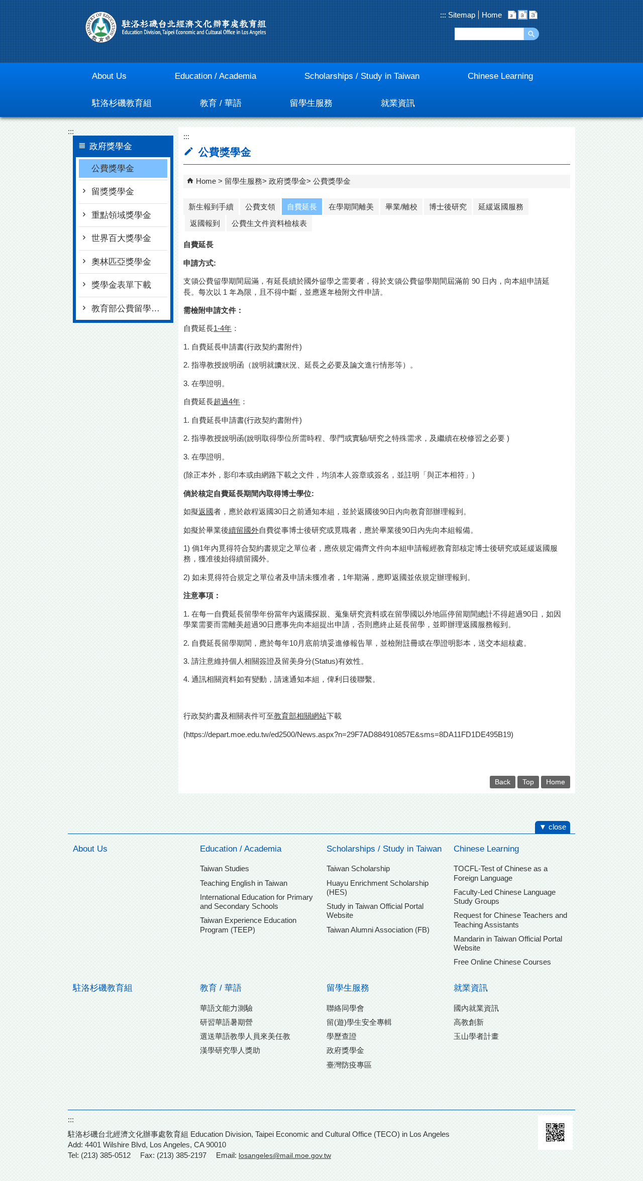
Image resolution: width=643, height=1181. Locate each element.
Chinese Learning (486, 849)
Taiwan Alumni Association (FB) (378, 929)
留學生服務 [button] (311, 103)
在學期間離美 (351, 206)
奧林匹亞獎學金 (121, 262)
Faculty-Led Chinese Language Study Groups (505, 896)
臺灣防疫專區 (349, 1064)
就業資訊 (471, 988)
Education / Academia (240, 849)
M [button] (522, 15)
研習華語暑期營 (226, 1022)
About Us (90, 849)
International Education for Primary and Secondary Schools (256, 901)
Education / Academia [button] (215, 76)
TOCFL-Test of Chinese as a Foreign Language (501, 873)
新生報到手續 (211, 206)
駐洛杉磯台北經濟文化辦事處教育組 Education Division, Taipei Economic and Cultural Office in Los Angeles (176, 27)
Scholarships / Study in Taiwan (384, 849)
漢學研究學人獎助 (230, 1050)
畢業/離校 (401, 206)
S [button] (512, 15)
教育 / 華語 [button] (221, 103)
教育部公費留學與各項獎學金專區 (129, 308)
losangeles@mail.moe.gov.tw (285, 1155)
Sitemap (460, 15)
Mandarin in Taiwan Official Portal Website (508, 943)
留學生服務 (243, 181)
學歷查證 (342, 1036)
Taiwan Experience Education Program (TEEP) (248, 924)
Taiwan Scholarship (358, 868)
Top (528, 782)
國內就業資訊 (476, 1008)
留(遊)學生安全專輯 (359, 1022)
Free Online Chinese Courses (502, 962)
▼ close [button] (552, 826)
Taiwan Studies (224, 868)
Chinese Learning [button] (500, 76)
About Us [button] (109, 76)
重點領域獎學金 (121, 215)
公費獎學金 (112, 168)
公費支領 (260, 206)
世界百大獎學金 (121, 238)
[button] (531, 34)
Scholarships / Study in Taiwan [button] (361, 76)
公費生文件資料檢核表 (269, 223)
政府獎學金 (287, 181)
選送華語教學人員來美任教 (245, 1036)
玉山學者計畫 (476, 1036)
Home (492, 15)
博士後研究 (448, 206)
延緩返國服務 (500, 206)
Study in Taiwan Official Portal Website (375, 910)
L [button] (533, 15)
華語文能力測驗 (226, 1008)
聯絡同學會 (345, 1008)
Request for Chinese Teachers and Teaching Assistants (510, 919)
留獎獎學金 (112, 191)
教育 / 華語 (221, 988)
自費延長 (302, 206)
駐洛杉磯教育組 (103, 988)
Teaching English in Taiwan (243, 883)
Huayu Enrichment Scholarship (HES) (377, 887)
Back (502, 782)
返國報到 (205, 223)
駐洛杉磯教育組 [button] (122, 103)
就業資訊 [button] (398, 103)
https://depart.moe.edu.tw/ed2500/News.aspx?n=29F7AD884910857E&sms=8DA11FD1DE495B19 (348, 734)
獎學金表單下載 (121, 285)
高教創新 (469, 1022)
